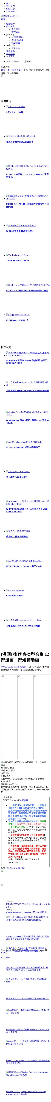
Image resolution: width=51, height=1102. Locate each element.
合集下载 (10, 56)
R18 (9, 868)
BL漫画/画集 (17, 37)
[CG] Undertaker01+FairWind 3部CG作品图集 (26, 912)
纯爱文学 (10, 9)
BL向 (8, 3)
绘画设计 (10, 24)
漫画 (23, 868)
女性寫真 (16, 32)
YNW (3, 953)
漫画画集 (16, 70)
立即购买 (24, 800)
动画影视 (10, 51)
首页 (3, 19)
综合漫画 (16, 43)
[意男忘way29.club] (10, 16)
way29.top (5, 957)
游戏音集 (10, 53)
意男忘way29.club (9, 667)
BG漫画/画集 (17, 40)
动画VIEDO (11, 11)
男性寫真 (16, 29)
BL (8, 70)
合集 (18, 868)
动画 (13, 868)
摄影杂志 (10, 6)
